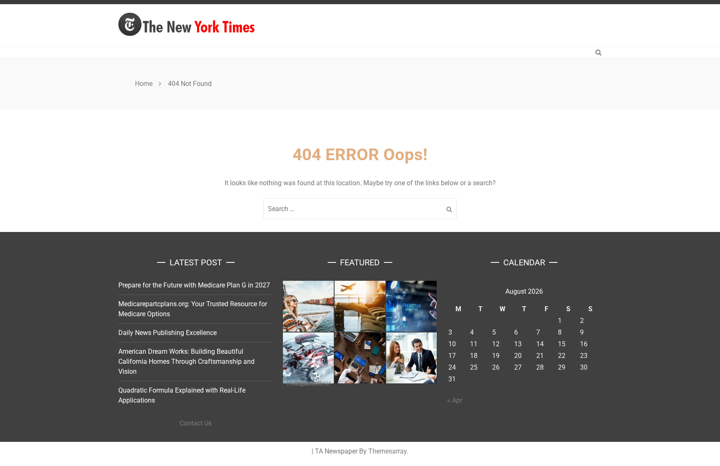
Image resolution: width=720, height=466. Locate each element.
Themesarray (387, 451)
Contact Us (196, 423)
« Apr (454, 400)
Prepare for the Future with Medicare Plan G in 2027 (194, 285)
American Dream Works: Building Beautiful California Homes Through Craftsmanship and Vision (186, 361)
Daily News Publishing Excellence (167, 333)
